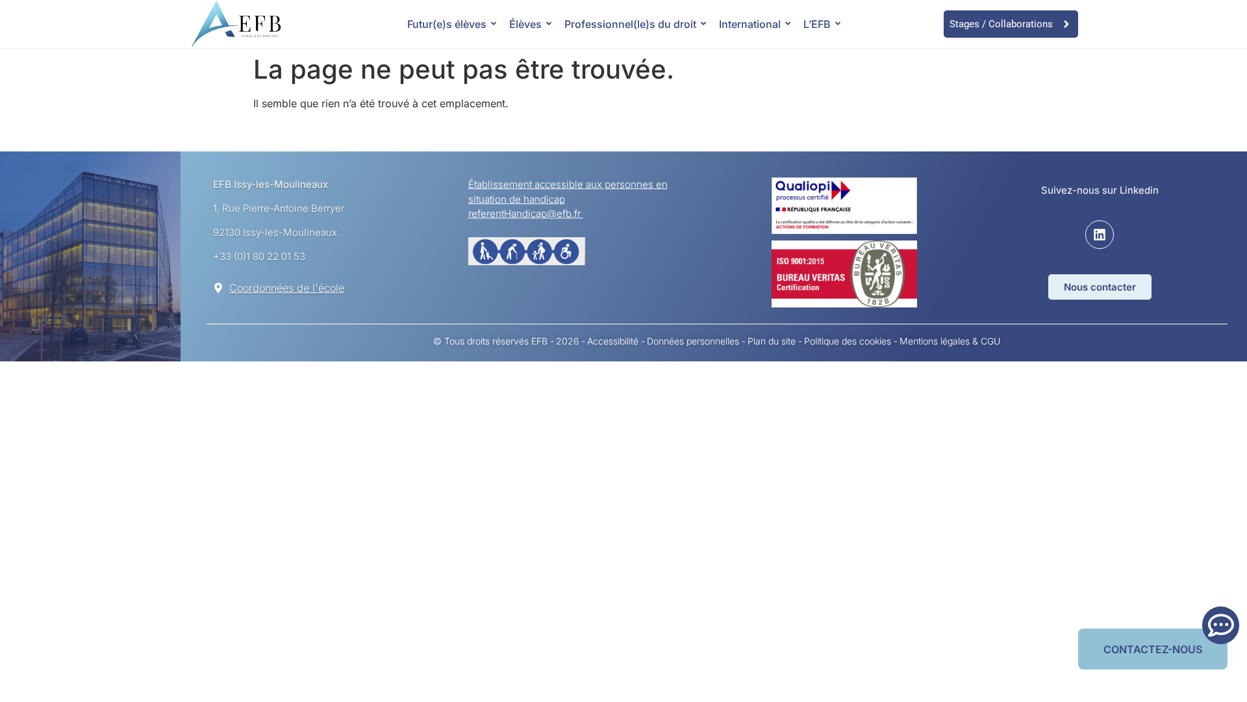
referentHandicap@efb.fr (525, 213)
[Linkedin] (1099, 234)
